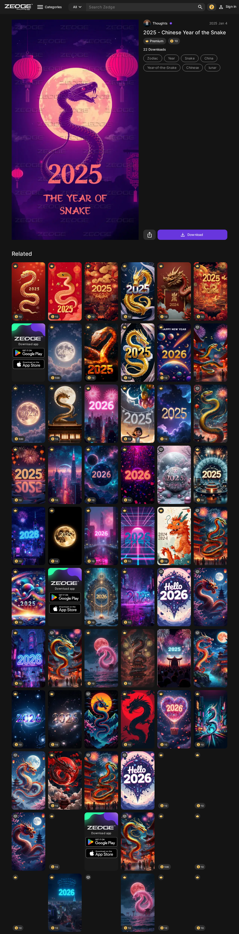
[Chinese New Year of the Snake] (101, 903)
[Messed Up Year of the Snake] (210, 536)
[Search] (200, 7)
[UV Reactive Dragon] (101, 719)
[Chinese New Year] (65, 658)
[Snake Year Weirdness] (210, 352)
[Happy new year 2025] (174, 658)
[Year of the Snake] (210, 414)
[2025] (174, 475)
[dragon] (210, 597)
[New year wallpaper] (174, 597)
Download (195, 235)
